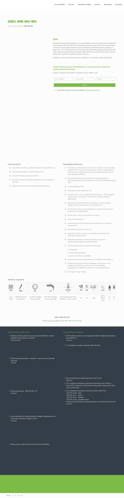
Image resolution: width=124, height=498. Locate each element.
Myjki (9, 26)
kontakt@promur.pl (82, 483)
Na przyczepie (17, 26)
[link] (29, 58)
